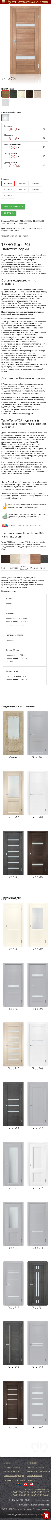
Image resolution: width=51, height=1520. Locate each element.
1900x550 (8, 184)
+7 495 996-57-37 (20, 1492)
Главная (7, 1463)
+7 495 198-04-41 (39, 1495)
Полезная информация (14, 1476)
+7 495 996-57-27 (39, 1492)
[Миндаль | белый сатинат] (25, 40)
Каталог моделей (11, 1471)
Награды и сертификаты (14, 1480)
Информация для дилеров (38, 1471)
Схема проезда (42, 1500)
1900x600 (21, 184)
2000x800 (35, 190)
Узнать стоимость (13, 207)
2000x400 (35, 184)
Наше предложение (36, 1467)
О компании (32, 1463)
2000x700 (21, 190)
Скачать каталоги (34, 1476)
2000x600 (8, 190)
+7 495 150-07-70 (20, 1495)
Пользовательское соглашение (34, 1505)
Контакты (31, 1480)
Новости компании (12, 1467)
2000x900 (8, 196)
